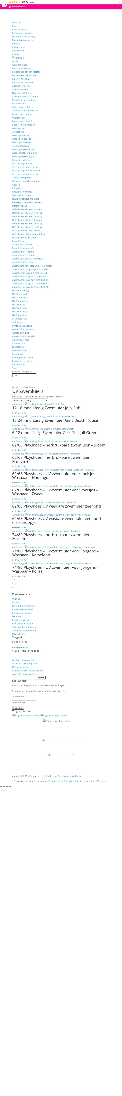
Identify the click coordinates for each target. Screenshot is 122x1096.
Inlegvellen (17, 188)
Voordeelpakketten (21, 195)
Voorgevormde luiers (22, 107)
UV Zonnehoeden (20, 294)
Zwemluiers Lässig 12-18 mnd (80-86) (30, 279)
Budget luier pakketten (23, 124)
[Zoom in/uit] (1, 786)
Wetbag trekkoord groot (24, 156)
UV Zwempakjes (20, 301)
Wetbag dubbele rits (22, 142)
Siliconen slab (19, 343)
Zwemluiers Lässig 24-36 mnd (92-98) (30, 287)
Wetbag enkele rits (21, 138)
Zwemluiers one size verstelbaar (28, 258)
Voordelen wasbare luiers (25, 674)
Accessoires (18, 131)
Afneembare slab (20, 339)
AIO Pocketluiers (20, 89)
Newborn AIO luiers (22, 93)
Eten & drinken (19, 350)
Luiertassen (18, 346)
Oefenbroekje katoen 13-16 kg (27, 216)
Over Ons (17, 22)
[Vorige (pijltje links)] (1, 790)
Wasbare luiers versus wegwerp (28, 670)
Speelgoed (17, 354)
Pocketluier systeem (22, 68)
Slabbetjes (17, 322)
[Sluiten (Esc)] (10, 786)
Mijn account (18, 47)
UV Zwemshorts (20, 311)
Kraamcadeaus (19, 318)
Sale (14, 368)
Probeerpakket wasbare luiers (27, 202)
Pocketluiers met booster (24, 75)
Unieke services (20, 667)
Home (15, 61)
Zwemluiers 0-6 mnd (22, 248)
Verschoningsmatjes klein (25, 167)
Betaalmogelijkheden (22, 33)
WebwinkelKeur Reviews (60, 781)
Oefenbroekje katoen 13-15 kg (27, 227)
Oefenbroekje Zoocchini (24, 237)
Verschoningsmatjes (22, 163)
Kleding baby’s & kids (22, 357)
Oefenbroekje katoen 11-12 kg (27, 223)
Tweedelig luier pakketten (25, 110)
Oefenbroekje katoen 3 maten (27, 220)
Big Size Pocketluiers (22, 79)
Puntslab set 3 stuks (22, 325)
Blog (14, 26)
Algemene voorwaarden (24, 630)
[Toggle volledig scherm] (4, 786)
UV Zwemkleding (20, 290)
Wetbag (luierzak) (20, 135)
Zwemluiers (18, 241)
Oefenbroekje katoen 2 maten (27, 209)
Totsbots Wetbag (20, 145)
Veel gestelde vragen (22, 623)
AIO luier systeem (21, 85)
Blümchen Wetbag (21, 160)
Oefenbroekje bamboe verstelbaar (29, 234)
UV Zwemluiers (19, 315)
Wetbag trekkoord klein (23, 149)
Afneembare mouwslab (23, 336)
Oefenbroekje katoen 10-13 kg (27, 212)
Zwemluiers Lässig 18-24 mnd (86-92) (30, 283)
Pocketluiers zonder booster (26, 71)
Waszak (16, 184)
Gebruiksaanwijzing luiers (25, 663)
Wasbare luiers (19, 64)
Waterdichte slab (20, 332)
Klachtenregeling (20, 620)
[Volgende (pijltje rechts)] (4, 790)
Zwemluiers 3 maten (22, 244)
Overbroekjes (18, 103)
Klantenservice (19, 29)
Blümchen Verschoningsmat (26, 181)
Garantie (16, 616)
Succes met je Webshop (70, 776)
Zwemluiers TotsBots (22, 262)
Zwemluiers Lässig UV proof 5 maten (30, 269)
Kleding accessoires (22, 361)
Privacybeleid (18, 634)
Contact (16, 43)
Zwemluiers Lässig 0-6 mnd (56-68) (29, 272)
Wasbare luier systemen (24, 660)
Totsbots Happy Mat (22, 177)
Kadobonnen (18, 364)
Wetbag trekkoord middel (24, 152)
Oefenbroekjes (19, 205)
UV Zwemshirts (19, 308)
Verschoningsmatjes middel (26, 170)
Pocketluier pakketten (23, 82)
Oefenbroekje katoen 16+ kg (26, 230)
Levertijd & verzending (23, 36)
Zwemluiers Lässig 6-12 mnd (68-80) (30, 276)
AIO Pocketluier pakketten (25, 96)
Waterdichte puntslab (23, 329)
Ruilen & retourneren (22, 40)
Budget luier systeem (22, 114)
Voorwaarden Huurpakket (25, 627)
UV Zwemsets (18, 304)
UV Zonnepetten (20, 297)
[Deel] (7, 786)
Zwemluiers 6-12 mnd (23, 251)
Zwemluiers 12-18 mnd (23, 255)
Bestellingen (18, 50)
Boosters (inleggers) (22, 121)
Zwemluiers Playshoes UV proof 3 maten (32, 265)
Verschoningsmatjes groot (25, 174)
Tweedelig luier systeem (24, 100)
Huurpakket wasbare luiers (25, 198)
